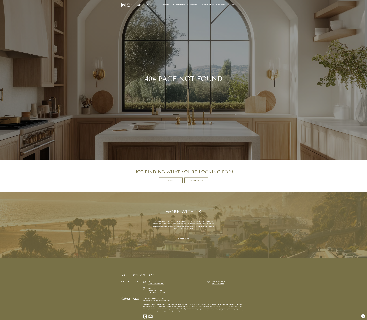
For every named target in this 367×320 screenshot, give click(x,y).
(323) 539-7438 (218, 284)
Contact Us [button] (183, 238)
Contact (236, 5)
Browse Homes (196, 180)
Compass (212, 304)
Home (170, 180)
